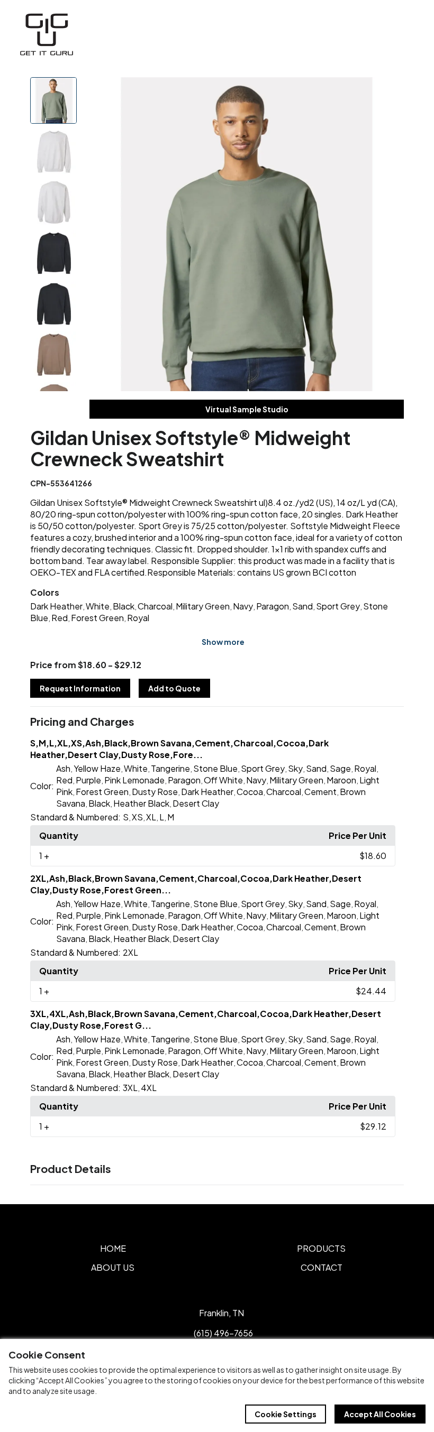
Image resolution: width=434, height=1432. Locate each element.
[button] (217, 722)
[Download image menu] (390, 90)
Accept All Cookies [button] (380, 1414)
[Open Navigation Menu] (402, 34)
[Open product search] (380, 34)
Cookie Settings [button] (286, 1414)
